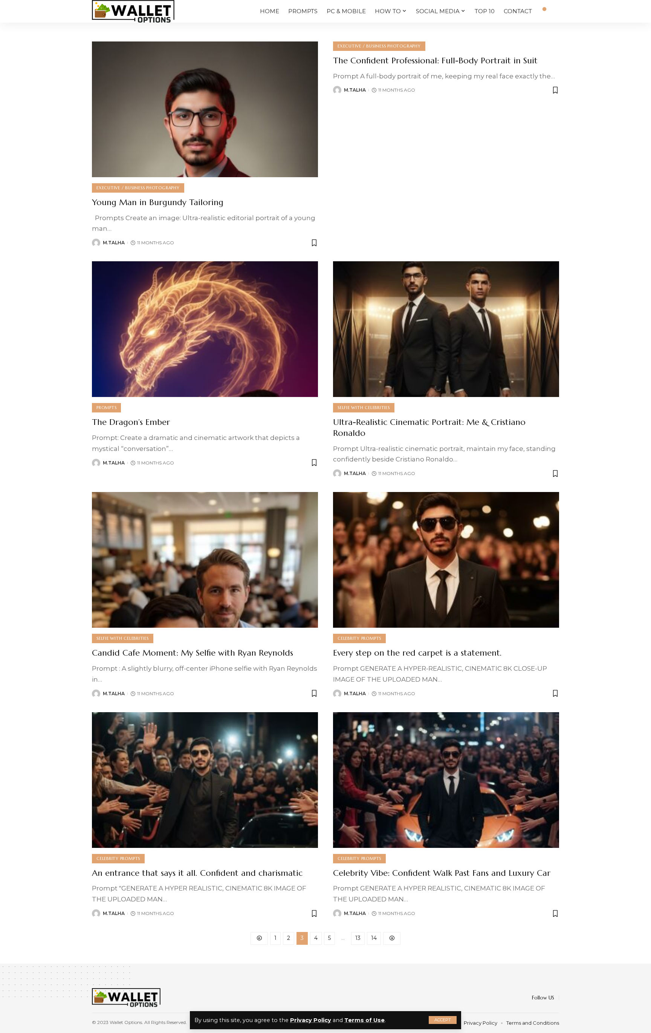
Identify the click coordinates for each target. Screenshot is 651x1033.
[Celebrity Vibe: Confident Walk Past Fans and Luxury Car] (446, 780)
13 (358, 938)
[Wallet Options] (133, 11)
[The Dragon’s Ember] (205, 329)
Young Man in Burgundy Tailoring (157, 202)
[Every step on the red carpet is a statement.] (446, 560)
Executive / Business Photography (138, 187)
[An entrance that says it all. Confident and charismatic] (205, 780)
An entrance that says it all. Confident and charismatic (197, 873)
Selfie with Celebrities (364, 407)
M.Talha (114, 242)
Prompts (106, 407)
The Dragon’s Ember (131, 422)
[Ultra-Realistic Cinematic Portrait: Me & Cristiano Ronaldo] (446, 329)
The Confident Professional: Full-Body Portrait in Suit (435, 60)
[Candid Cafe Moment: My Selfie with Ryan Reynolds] (205, 560)
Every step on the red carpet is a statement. (417, 653)
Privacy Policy (310, 1020)
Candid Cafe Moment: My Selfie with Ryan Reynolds (192, 653)
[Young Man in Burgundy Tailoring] (205, 109)
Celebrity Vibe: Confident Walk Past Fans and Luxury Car (441, 873)
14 (374, 938)
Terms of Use (364, 1020)
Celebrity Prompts (359, 638)
